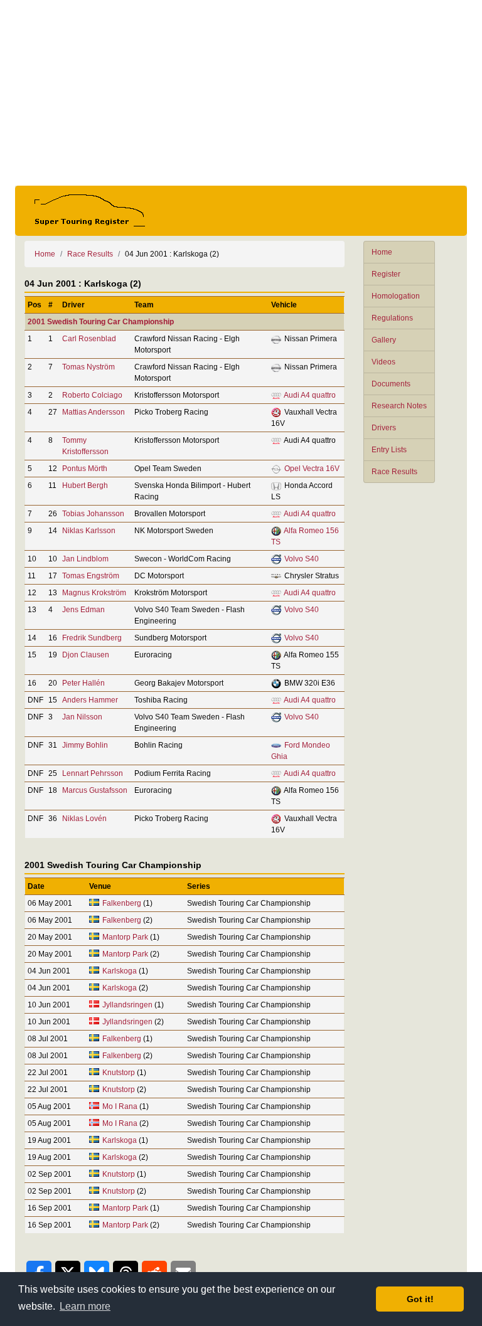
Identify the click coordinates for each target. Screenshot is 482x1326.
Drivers (384, 427)
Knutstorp (118, 1072)
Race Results (394, 471)
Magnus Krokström (94, 592)
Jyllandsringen (127, 1004)
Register (386, 274)
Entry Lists (389, 449)
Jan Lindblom (85, 558)
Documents (391, 383)
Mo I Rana (119, 1106)
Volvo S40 (301, 558)
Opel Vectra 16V (312, 468)
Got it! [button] (420, 1299)
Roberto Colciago (92, 395)
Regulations (392, 318)
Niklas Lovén (84, 818)
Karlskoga (119, 971)
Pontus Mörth (84, 468)
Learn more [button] (85, 1306)
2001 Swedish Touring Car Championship (101, 321)
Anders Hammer (90, 700)
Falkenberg (121, 903)
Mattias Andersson (93, 412)
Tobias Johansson (93, 513)
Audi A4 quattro (310, 395)
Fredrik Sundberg (92, 638)
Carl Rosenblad (89, 338)
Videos (383, 362)
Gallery (384, 340)
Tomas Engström (90, 575)
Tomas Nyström (88, 367)
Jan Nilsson (82, 717)
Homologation (396, 296)
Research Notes (399, 405)
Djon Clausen (85, 654)
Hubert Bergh (85, 485)
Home (382, 252)
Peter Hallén (83, 683)
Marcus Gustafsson (94, 790)
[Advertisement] (241, 93)
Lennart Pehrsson (92, 773)
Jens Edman (83, 609)
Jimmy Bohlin (85, 745)
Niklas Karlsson (88, 530)
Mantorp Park (125, 937)
